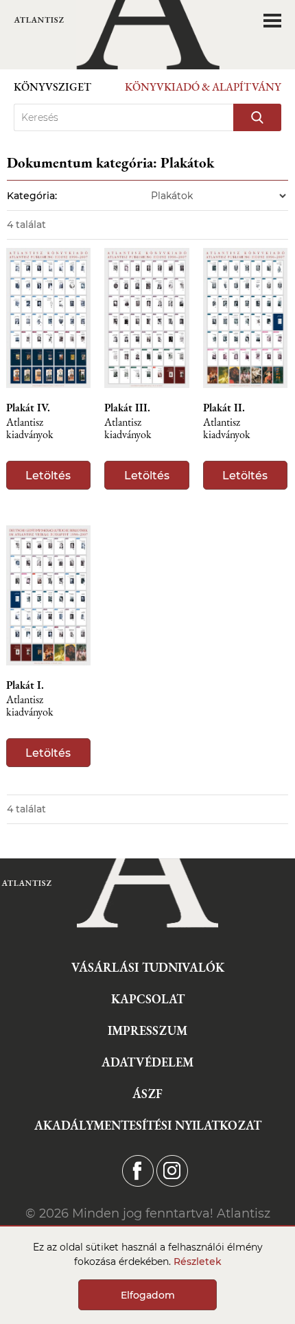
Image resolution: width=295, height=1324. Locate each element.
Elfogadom (148, 1295)
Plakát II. (224, 408)
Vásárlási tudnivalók (147, 967)
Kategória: (32, 196)
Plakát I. (25, 685)
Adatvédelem (147, 1062)
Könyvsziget (52, 87)
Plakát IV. (28, 408)
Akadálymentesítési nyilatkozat (147, 1125)
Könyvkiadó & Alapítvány (203, 87)
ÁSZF (147, 1094)
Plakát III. (127, 408)
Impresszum (147, 1030)
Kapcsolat (148, 999)
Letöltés (48, 475)
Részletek (198, 1261)
